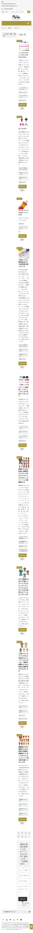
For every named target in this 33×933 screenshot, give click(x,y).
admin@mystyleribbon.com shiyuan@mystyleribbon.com (9, 5)
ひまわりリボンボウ (23, 706)
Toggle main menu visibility (28, 23)
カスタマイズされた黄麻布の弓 (23, 550)
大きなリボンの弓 (23, 804)
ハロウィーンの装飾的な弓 (23, 537)
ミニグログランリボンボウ (23, 88)
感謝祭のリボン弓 (23, 814)
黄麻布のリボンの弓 (23, 711)
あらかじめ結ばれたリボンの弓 (23, 168)
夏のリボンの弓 (23, 718)
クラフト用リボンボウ (23, 96)
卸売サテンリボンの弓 (23, 173)
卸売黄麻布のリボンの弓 (23, 542)
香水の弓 (21, 223)
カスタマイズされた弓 (23, 227)
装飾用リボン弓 (23, 546)
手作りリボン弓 (23, 92)
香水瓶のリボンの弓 (23, 178)
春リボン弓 (22, 715)
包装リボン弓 (22, 182)
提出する (22, 899)
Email (22, 104)
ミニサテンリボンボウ (23, 427)
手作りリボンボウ (23, 432)
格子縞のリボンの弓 (23, 809)
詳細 (22, 108)
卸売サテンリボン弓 (23, 350)
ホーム (4, 28)
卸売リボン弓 (22, 100)
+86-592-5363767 (8, 9)
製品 (9, 28)
